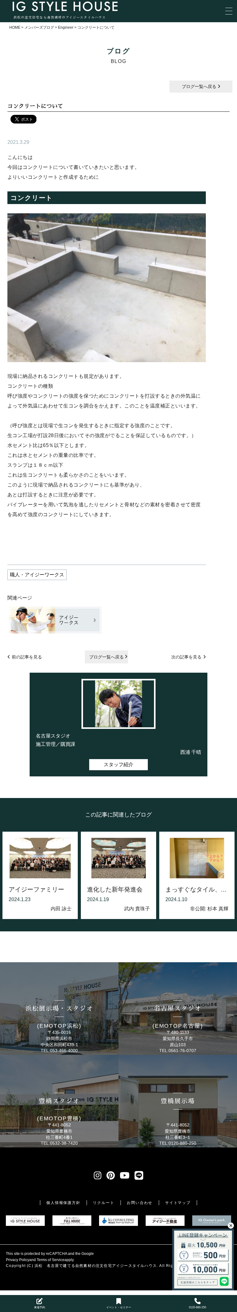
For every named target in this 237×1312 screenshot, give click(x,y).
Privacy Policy (17, 1260)
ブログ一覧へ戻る (200, 86)
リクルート (103, 1203)
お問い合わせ (139, 1203)
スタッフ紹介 (118, 764)
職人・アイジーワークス (37, 574)
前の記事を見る (27, 656)
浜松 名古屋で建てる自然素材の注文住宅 (73, 1266)
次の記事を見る (186, 656)
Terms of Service (50, 1260)
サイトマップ (178, 1203)
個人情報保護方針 (63, 1203)
